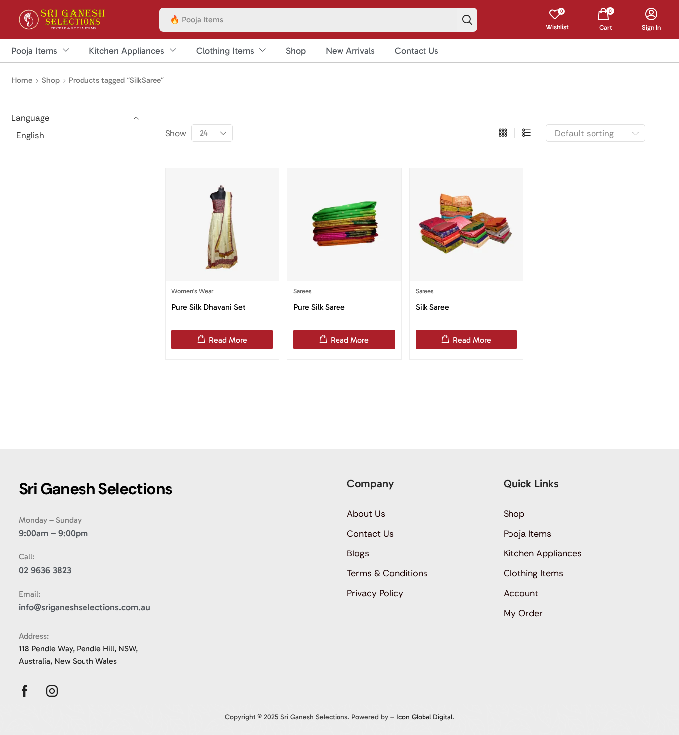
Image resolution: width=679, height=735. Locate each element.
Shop (51, 80)
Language (30, 117)
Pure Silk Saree (319, 307)
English (30, 135)
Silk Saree (432, 307)
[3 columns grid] (503, 133)
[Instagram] (52, 691)
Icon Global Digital (424, 717)
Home (22, 80)
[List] (526, 133)
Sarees (302, 291)
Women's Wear (192, 291)
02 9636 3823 (45, 570)
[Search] (467, 20)
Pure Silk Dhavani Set (208, 307)
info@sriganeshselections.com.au (84, 607)
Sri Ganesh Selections (313, 717)
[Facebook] (24, 691)
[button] (557, 19)
